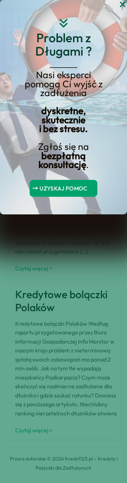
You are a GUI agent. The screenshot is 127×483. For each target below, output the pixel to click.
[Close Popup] (122, 5)
